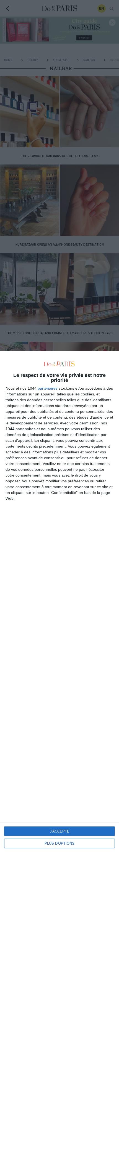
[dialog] (59, 760)
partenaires (48, 388)
